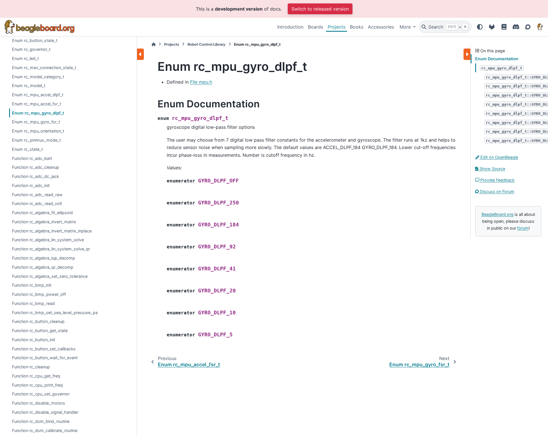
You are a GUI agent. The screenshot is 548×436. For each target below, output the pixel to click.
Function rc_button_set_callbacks (44, 348)
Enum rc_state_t (27, 149)
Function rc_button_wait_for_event (45, 357)
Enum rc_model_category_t (38, 76)
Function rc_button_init (33, 339)
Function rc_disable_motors (38, 403)
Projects (336, 27)
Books (356, 27)
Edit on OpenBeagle (498, 157)
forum (523, 228)
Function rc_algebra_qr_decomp (42, 267)
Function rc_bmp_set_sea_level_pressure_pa (55, 312)
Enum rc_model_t (28, 85)
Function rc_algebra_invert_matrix (44, 221)
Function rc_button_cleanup (38, 321)
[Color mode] (479, 27)
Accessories (381, 27)
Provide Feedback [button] (497, 180)
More (406, 27)
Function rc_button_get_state (40, 330)
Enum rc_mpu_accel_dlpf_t (37, 94)
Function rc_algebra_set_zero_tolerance (50, 276)
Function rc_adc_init (31, 185)
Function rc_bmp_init (31, 285)
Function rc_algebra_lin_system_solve (48, 239)
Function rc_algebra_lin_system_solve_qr (51, 248)
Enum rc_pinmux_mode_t (36, 140)
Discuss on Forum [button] (496, 191)
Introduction (290, 27)
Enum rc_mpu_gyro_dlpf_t (38, 112)
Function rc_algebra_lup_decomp (43, 258)
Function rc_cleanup (31, 366)
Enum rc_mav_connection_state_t (44, 67)
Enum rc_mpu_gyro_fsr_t (36, 122)
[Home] (154, 44)
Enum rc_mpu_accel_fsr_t (36, 103)
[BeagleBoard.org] (540, 27)
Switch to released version (320, 9)
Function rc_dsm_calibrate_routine (44, 430)
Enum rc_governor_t (31, 49)
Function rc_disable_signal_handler (45, 412)
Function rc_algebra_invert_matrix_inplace (52, 230)
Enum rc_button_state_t (34, 40)
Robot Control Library (206, 44)
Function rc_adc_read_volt (37, 203)
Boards (315, 27)
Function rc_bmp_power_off (39, 294)
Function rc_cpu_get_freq (36, 375)
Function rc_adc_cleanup (35, 167)
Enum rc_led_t (25, 58)
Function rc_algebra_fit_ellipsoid (42, 212)
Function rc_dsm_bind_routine (40, 421)
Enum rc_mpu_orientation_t (38, 130)
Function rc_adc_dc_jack (35, 176)
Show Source (491, 168)
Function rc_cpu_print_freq (37, 385)
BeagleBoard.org (497, 214)
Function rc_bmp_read (33, 303)
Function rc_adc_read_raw (37, 194)
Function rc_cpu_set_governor (41, 393)
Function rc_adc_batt (32, 158)
